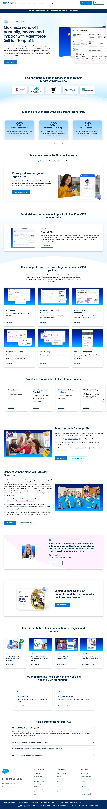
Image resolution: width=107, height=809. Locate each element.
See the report (61, 604)
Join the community (26, 522)
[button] (103, 399)
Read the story (55, 563)
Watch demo (10, 62)
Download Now (74, 10)
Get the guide (10, 664)
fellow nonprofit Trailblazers (25, 501)
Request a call (62, 706)
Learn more (47, 245)
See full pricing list (76, 458)
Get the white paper (88, 664)
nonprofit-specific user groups (17, 506)
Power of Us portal (72, 442)
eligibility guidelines (71, 439)
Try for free (19, 706)
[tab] (40, 161)
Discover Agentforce (21, 192)
